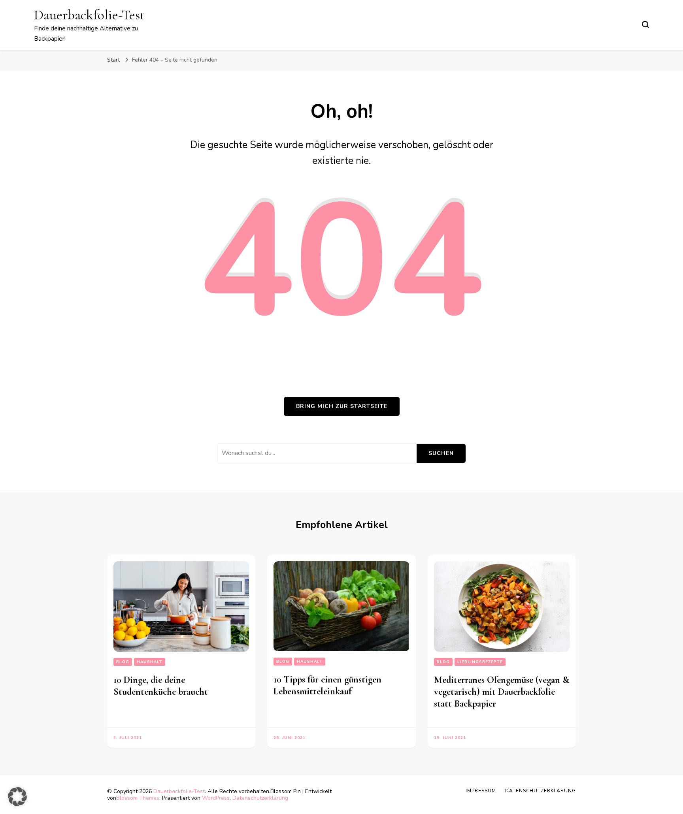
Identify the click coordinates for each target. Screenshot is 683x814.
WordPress (216, 798)
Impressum (481, 791)
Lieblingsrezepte (480, 662)
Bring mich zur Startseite (341, 406)
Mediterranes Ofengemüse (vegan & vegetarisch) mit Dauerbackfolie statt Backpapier (501, 691)
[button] (17, 796)
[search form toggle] (645, 24)
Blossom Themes (137, 798)
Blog (122, 662)
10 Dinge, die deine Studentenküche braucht (160, 685)
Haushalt (149, 662)
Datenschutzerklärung (260, 798)
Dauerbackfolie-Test (89, 14)
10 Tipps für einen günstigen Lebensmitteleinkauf (327, 685)
